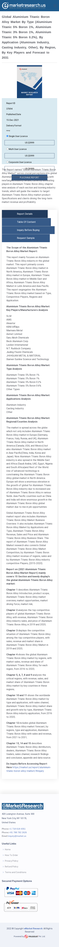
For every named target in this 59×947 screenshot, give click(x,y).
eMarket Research (33, 928)
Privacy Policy (11, 861)
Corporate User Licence (20, 162)
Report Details (25, 213)
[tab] (25, 214)
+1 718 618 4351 (17, 829)
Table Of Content (26, 222)
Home (8, 849)
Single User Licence (18, 136)
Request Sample (26, 238)
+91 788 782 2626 (18, 832)
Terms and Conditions (15, 872)
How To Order (11, 855)
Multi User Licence (17, 149)
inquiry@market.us (17, 836)
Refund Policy (11, 867)
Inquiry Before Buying (28, 230)
